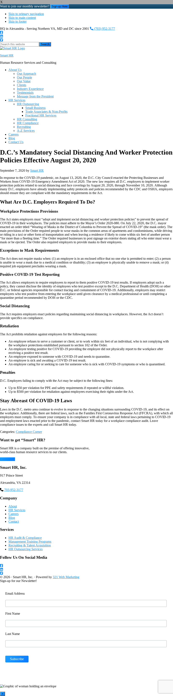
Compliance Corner (29, 432)
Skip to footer (17, 21)
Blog (11, 517)
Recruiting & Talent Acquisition (29, 545)
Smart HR (7, 55)
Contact (13, 521)
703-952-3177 (13, 490)
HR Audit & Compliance (25, 538)
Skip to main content (22, 17)
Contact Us (7, 459)
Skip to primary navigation (26, 14)
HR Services (16, 510)
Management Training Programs (29, 541)
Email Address (15, 593)
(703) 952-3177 (104, 28)
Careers (13, 514)
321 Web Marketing (66, 577)
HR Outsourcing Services (25, 549)
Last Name (12, 634)
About (12, 506)
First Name (12, 613)
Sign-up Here (60, 6)
